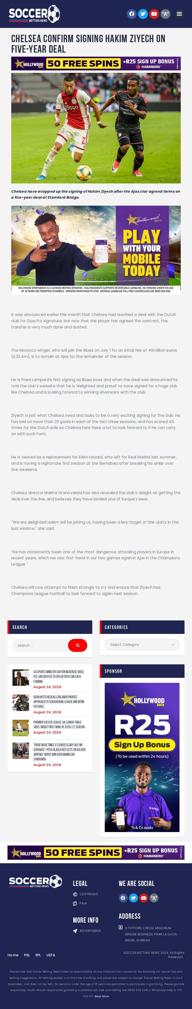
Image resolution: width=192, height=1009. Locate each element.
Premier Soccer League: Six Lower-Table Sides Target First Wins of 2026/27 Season (59, 724)
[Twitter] (143, 14)
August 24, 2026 (47, 687)
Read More (101, 996)
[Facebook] (132, 14)
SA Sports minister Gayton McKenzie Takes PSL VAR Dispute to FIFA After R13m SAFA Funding (59, 677)
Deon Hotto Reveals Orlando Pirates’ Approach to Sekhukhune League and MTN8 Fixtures (59, 702)
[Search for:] (49, 645)
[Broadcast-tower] (165, 14)
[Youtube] (154, 14)
